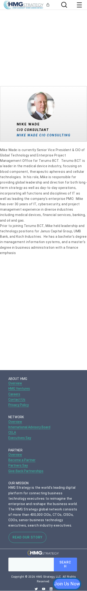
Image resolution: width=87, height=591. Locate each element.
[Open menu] (79, 5)
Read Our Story (27, 537)
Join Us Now (67, 584)
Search (65, 564)
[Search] (63, 5)
